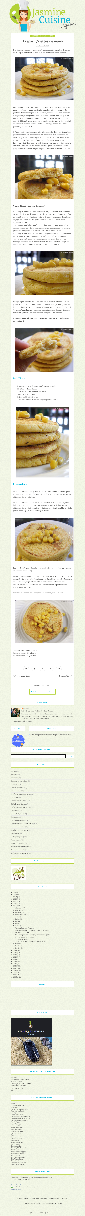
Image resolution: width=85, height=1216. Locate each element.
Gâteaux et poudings (18, 820)
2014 (15, 961)
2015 (15, 959)
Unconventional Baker (19, 1163)
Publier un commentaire (42, 692)
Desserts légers (17, 814)
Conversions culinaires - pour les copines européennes (31, 1178)
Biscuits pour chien (22, 932)
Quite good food (17, 1137)
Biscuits (14, 774)
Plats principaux (17, 837)
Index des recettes (18, 827)
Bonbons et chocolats (19, 781)
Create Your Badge (16, 1189)
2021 (15, 903)
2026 (15, 892)
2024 (15, 897)
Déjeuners (15, 810)
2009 (15, 973)
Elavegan (14, 1107)
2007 (15, 977)
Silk (12, 1091)
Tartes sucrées (16, 850)
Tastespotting (16, 1146)
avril (17, 926)
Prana (13, 1087)
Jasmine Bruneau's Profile (18, 1184)
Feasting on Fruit (17, 1111)
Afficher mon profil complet (21, 721)
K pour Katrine (16, 1081)
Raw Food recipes (17, 1139)
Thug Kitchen (16, 1161)
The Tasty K (15, 1155)
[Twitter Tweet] (26, 668)
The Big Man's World (18, 1148)
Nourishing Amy (17, 1131)
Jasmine (26, 709)
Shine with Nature (17, 1142)
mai (16, 924)
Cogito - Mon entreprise (20, 1179)
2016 (15, 957)
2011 (15, 968)
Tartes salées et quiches (20, 847)
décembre (19, 908)
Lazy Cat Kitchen (17, 1126)
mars (17, 944)
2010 (15, 970)
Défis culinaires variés (19, 801)
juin (16, 921)
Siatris (59, 1203)
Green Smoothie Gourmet (20, 1118)
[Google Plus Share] (42, 668)
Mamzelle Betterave (18, 1085)
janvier (18, 948)
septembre (19, 915)
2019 (15, 950)
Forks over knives (17, 1115)
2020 (15, 906)
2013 (15, 964)
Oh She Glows (16, 1133)
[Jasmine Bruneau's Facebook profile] (25, 1187)
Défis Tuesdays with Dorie (21, 807)
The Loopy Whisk (17, 1153)
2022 (15, 901)
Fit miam (14, 1078)
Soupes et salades (17, 843)
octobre (18, 912)
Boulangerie (15, 784)
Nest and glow (16, 1129)
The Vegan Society (18, 1157)
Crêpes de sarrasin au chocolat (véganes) (30, 941)
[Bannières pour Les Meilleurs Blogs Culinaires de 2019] (50, 735)
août (17, 917)
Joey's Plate (15, 1122)
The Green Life (16, 1150)
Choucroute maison (22, 939)
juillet (17, 919)
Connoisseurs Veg (17, 1105)
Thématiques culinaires (19, 853)
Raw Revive (15, 1141)
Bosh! (13, 1104)
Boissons (14, 778)
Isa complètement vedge (20, 1079)
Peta (12, 1135)
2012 (15, 966)
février (18, 946)
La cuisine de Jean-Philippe (21, 1083)
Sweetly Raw (15, 1144)
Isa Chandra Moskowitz (19, 1120)
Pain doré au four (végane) (24, 928)
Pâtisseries (15, 833)
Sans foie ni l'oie (17, 1089)
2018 (15, 953)
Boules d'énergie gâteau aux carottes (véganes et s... (34, 930)
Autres (13, 771)
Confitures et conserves (20, 794)
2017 (15, 955)
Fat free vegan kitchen (19, 1109)
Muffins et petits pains (19, 830)
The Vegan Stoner (17, 1159)
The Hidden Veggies (18, 1152)
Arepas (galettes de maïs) (24, 937)
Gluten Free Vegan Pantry (20, 1117)
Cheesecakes (16, 791)
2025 (15, 895)
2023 (15, 899)
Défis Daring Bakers (18, 804)
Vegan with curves (17, 1164)
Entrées (36, 36)
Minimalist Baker (17, 1128)
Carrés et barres (17, 788)
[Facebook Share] (34, 668)
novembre (19, 910)
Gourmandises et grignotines (22, 824)
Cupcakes (14, 797)
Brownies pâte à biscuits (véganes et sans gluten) (33, 935)
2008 (15, 975)
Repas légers (46, 36)
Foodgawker (15, 1113)
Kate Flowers (16, 1124)
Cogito (43, 1203)
